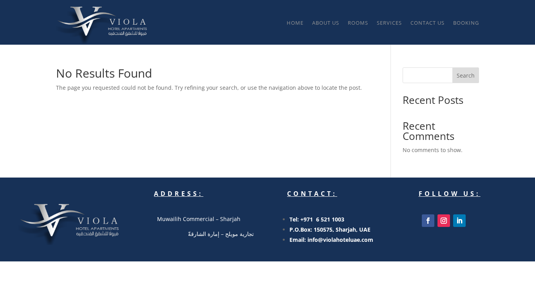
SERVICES (389, 22)
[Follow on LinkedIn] (459, 220)
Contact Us (427, 22)
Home (295, 22)
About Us (325, 22)
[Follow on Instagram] (443, 220)
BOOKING (466, 22)
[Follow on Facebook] (428, 220)
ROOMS (358, 22)
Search (466, 75)
